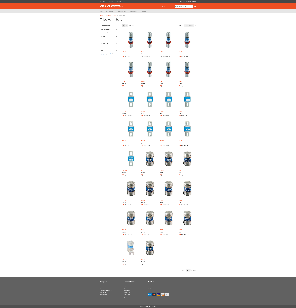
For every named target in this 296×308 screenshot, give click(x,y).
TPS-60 (180, 230)
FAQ (125, 285)
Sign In (182, 1)
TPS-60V (124, 259)
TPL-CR (143, 141)
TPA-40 (143, 81)
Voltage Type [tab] (105, 43)
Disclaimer (126, 298)
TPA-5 (161, 81)
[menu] (148, 11)
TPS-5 (142, 230)
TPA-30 (124, 81)
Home (101, 15)
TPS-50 (161, 230)
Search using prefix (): (167, 6)
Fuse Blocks (103, 288)
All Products (108, 15)
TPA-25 (180, 51)
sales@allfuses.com (120, 1)
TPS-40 (124, 230)
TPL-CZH (124, 170)
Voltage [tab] (103, 36)
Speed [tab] (102, 50)
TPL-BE (180, 111)
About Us (150, 285)
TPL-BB (124, 111)
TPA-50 (180, 81)
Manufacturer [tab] (105, 29)
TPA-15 (143, 51)
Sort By (181, 25)
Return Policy (127, 294)
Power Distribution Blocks (106, 290)
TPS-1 (142, 170)
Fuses (114, 15)
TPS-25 (143, 200)
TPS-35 (180, 200)
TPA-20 (161, 51)
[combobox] (184, 6)
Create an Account (191, 1)
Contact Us (150, 287)
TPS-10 (161, 170)
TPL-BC (143, 111)
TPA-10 (124, 51)
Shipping (126, 288)
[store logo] (111, 6)
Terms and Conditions (129, 296)
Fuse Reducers (103, 287)
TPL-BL (124, 141)
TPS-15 (180, 170)
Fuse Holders (103, 292)
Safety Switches (103, 294)
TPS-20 (124, 200)
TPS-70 (143, 259)
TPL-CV (161, 141)
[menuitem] (101, 11)
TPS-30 (161, 200)
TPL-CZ (180, 141)
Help (125, 287)
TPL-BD (162, 111)
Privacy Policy (127, 292)
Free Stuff (150, 288)
